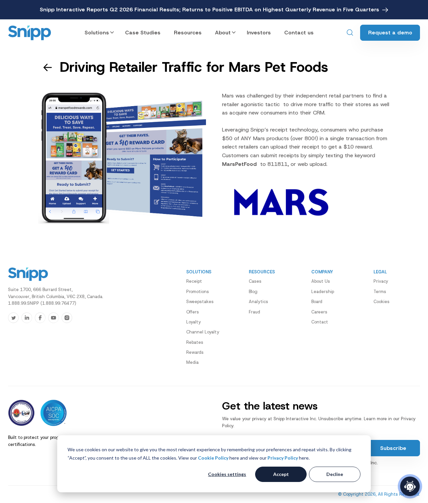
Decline (334, 474)
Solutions (97, 32)
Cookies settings (227, 474)
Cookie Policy (213, 458)
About (223, 32)
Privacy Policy (283, 458)
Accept (281, 474)
